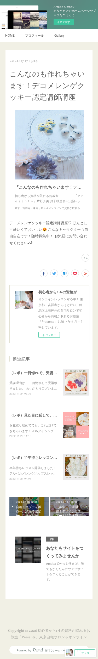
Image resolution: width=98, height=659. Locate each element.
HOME (10, 35)
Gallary (59, 35)
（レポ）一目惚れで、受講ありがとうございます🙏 (51, 372)
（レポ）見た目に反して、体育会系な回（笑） (47, 415)
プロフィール (34, 35)
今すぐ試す (63, 22)
